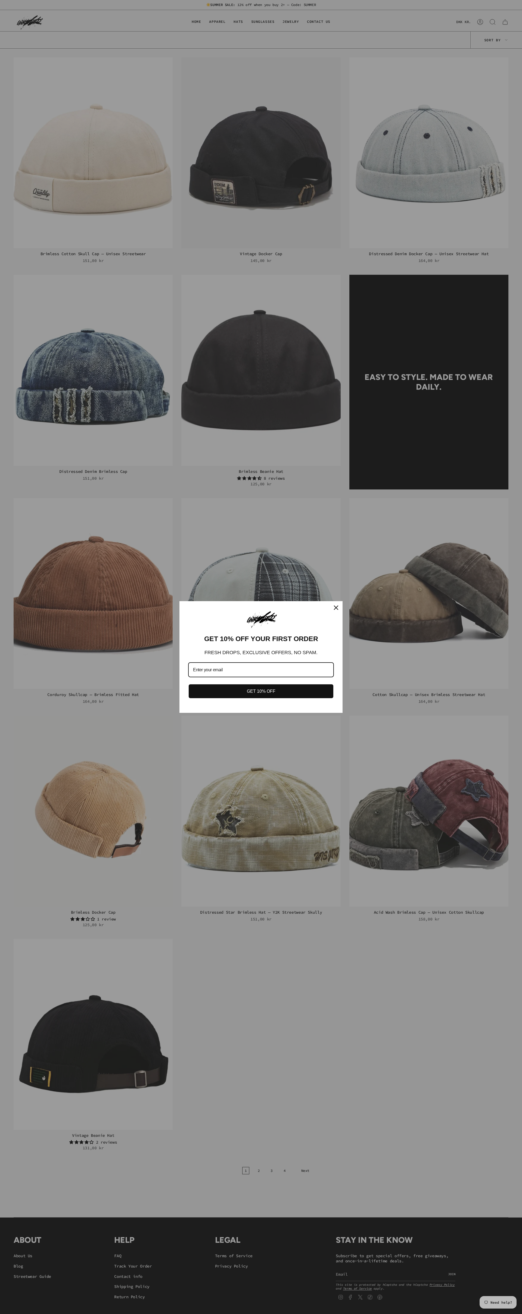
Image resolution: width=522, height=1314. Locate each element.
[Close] (336, 607)
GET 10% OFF (261, 691)
